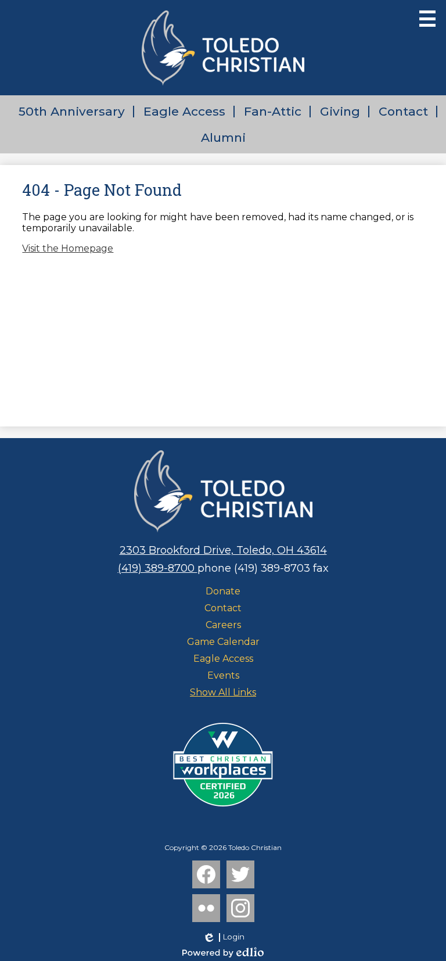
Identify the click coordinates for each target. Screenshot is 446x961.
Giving (340, 111)
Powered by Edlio (223, 952)
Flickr (206, 908)
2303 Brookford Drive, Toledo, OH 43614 (223, 550)
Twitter (240, 874)
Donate (223, 591)
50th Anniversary (72, 111)
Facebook (206, 874)
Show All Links (223, 692)
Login (223, 937)
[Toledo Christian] (223, 47)
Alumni (223, 137)
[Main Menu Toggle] (427, 18)
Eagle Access (184, 111)
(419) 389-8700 (157, 568)
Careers (223, 624)
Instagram (240, 908)
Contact (403, 111)
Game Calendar (223, 641)
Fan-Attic (272, 111)
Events (223, 675)
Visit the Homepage (67, 248)
